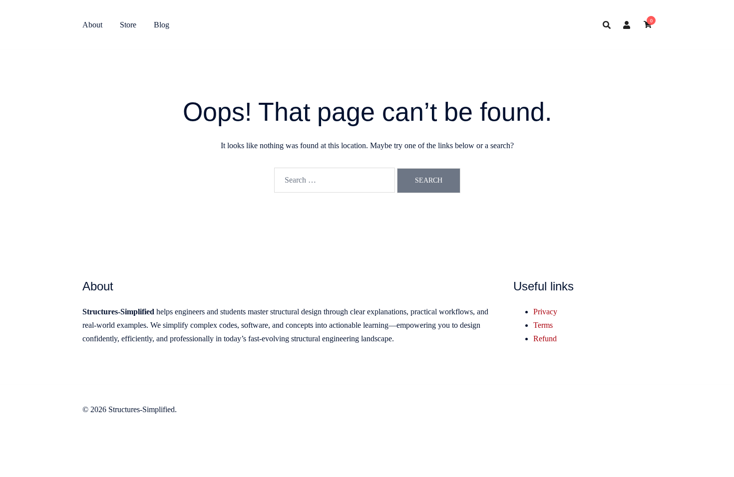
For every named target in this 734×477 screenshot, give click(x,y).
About (92, 24)
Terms (543, 325)
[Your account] (627, 24)
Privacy (545, 311)
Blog (161, 24)
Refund (545, 338)
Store (128, 24)
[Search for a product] (607, 25)
